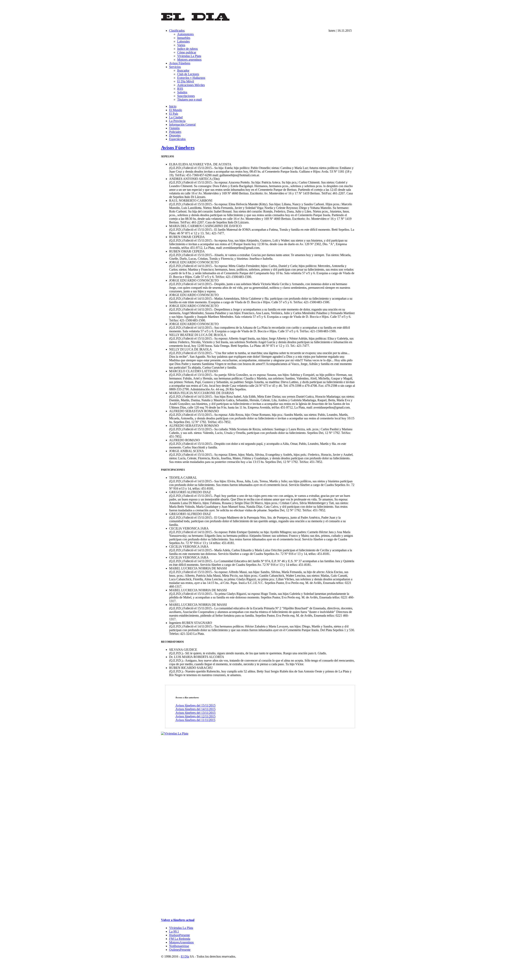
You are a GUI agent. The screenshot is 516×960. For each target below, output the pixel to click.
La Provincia (177, 121)
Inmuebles (183, 38)
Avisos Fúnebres (179, 63)
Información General (182, 124)
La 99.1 (174, 931)
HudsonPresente (179, 935)
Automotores (185, 34)
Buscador (183, 70)
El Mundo (175, 110)
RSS (180, 88)
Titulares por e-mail (189, 99)
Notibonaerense (179, 946)
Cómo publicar (186, 52)
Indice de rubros (187, 48)
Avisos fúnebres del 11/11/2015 (195, 720)
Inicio (172, 106)
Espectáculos (177, 139)
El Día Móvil (185, 81)
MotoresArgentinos (181, 942)
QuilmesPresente (179, 949)
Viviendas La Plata (189, 56)
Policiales (175, 131)
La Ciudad (176, 117)
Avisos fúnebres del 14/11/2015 (195, 709)
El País (173, 113)
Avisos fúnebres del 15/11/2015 (195, 705)
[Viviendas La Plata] (174, 733)
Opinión (174, 128)
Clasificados (177, 30)
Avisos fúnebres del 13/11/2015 (195, 712)
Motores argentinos (189, 59)
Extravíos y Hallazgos (191, 77)
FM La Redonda (179, 938)
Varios (181, 45)
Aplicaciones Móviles (191, 85)
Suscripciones (186, 96)
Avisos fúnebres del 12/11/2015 (195, 716)
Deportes (175, 135)
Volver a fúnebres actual (177, 920)
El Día (185, 956)
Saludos (182, 92)
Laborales (183, 41)
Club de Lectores (188, 74)
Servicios (175, 67)
